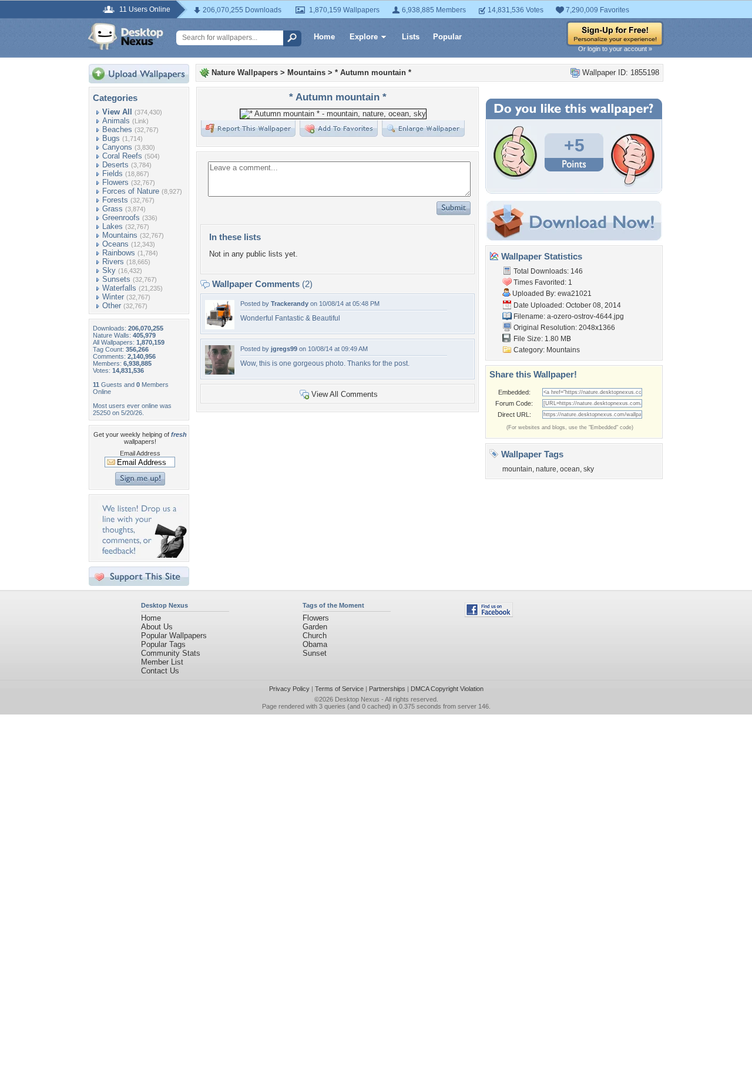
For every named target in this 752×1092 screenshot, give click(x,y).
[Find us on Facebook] (489, 614)
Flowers (115, 182)
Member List (162, 662)
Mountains (119, 235)
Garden (315, 626)
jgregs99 (284, 348)
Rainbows (118, 252)
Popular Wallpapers (174, 635)
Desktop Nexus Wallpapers (125, 36)
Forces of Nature (130, 191)
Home (324, 36)
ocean (570, 469)
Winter (113, 296)
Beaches (117, 129)
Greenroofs (121, 217)
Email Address (140, 453)
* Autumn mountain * (373, 72)
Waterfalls (119, 288)
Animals (116, 120)
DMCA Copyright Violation (447, 688)
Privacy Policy (289, 688)
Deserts (115, 164)
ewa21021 (575, 293)
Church (315, 635)
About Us (157, 626)
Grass (112, 208)
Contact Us (160, 670)
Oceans (115, 244)
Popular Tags (163, 644)
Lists (410, 36)
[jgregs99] (219, 372)
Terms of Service (339, 688)
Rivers (113, 261)
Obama (315, 644)
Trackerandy (289, 303)
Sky (109, 270)
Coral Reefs (122, 155)
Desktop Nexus (357, 699)
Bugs (111, 138)
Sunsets (116, 279)
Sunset (315, 653)
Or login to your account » (615, 48)
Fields (112, 173)
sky (588, 469)
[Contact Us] (142, 555)
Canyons (117, 147)
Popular (447, 36)
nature (546, 469)
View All (117, 111)
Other (111, 305)
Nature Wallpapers (245, 72)
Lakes (112, 226)
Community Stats (170, 653)
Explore (364, 36)
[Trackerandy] (219, 326)
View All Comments (344, 394)
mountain (517, 469)
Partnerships (387, 688)
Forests (115, 200)
